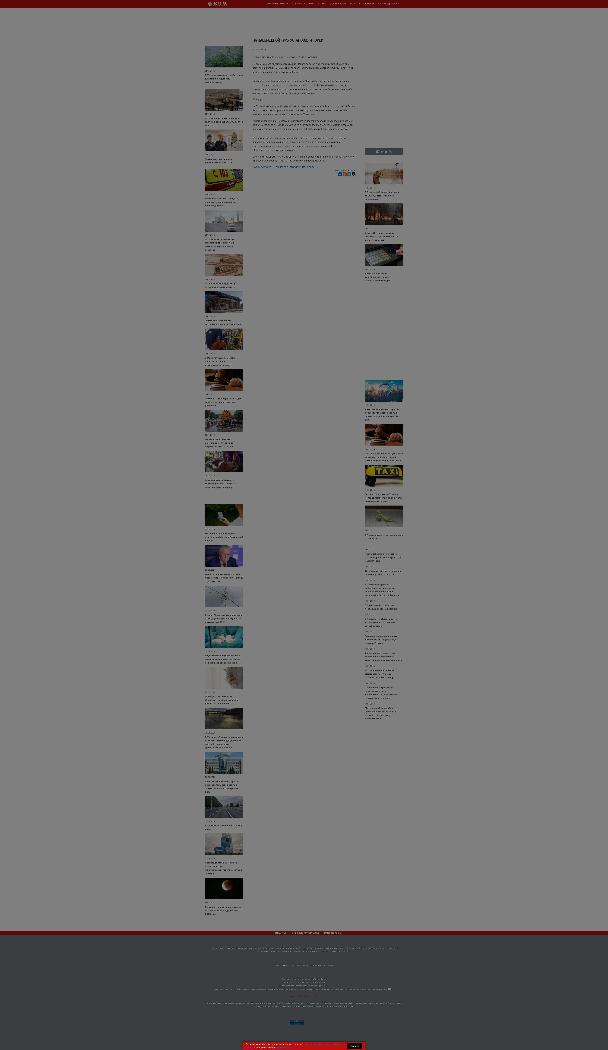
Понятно (354, 1046)
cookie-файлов (283, 1047)
